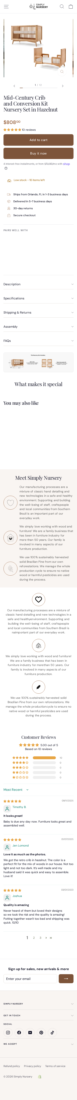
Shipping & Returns (17, 312)
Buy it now (38, 153)
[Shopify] (39, 1076)
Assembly (10, 327)
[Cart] (71, 6)
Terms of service (55, 1066)
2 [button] (34, 938)
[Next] (62, 85)
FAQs (7, 341)
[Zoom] (62, 71)
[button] (12, 130)
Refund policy (11, 1066)
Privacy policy (32, 1066)
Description (12, 284)
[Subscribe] (66, 978)
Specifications (13, 298)
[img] (12, 801)
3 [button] (40, 938)
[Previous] (14, 85)
